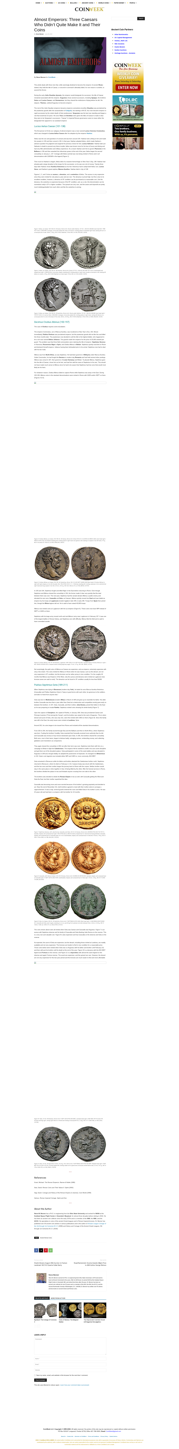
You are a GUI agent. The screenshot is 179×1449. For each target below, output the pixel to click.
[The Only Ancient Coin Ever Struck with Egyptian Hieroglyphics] (95, 1310)
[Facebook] (36, 1250)
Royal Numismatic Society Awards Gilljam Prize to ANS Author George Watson (90, 1264)
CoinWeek (51, 77)
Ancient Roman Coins (46, 1238)
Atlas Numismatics (121, 34)
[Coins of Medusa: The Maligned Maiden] (70, 1310)
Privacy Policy (104, 1436)
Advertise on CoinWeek (80, 1436)
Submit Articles (113, 1436)
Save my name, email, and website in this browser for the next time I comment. (62, 1375)
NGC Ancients (119, 44)
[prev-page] (35, 1326)
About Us (63, 1436)
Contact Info (70, 1436)
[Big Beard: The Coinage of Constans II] (45, 1310)
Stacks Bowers (120, 47)
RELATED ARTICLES (41, 1298)
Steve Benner (40, 34)
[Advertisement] (89, 1412)
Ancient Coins (38, 1317)
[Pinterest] (46, 1250)
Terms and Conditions (93, 1436)
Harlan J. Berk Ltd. (121, 41)
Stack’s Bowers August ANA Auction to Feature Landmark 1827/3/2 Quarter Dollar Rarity (50, 1264)
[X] (41, 1250)
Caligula (68, 110)
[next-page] (38, 1326)
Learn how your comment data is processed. (74, 1385)
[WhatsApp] (50, 1250)
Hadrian (89, 133)
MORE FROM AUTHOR (58, 1298)
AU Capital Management (123, 38)
